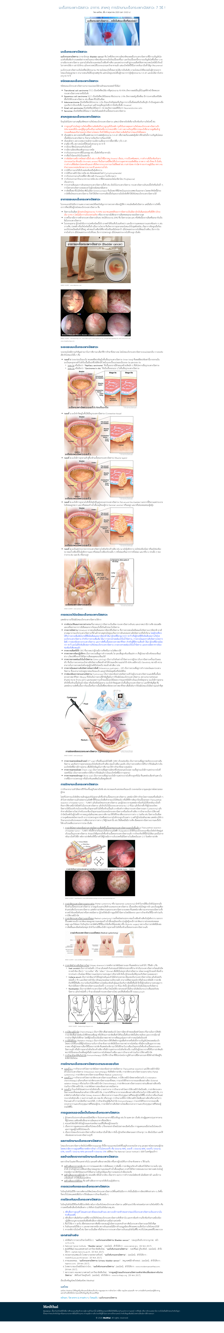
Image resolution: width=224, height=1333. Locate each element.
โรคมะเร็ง (93, 1298)
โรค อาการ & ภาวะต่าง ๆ (78, 1298)
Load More (112, 1326)
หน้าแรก (64, 1298)
